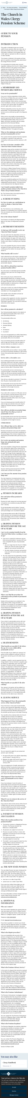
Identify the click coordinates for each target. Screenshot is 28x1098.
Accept (14, 1087)
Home (4, 7)
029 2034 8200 (11, 917)
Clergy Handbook (23, 7)
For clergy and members (12, 7)
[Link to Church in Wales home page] (8, 1074)
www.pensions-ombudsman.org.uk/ (10, 1020)
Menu (25, 2)
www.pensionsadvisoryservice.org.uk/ (16, 989)
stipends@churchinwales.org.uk (13, 920)
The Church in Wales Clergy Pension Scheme (14, 9)
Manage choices (14, 1095)
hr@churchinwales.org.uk (7, 609)
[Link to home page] (6, 2)
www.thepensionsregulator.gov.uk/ (10, 1044)
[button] (23, 3)
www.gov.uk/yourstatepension (9, 897)
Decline (14, 1091)
